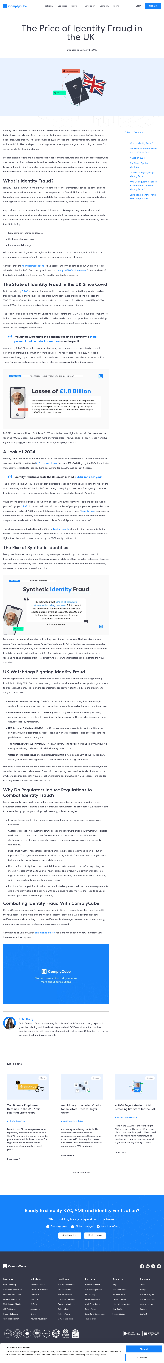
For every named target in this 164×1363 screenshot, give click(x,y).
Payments (34, 1295)
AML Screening (9, 1285)
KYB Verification (65, 1295)
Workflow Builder (92, 1285)
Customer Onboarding (67, 1300)
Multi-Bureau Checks (12, 1304)
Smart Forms (90, 1309)
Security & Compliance (95, 1314)
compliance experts (45, 933)
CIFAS (25, 291)
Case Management (93, 1290)
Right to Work (64, 1314)
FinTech (33, 1304)
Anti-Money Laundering (73, 1121)
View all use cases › (66, 1319)
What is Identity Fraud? (141, 143)
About (142, 1285)
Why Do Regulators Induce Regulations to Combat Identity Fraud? (143, 186)
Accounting (35, 1309)
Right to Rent (63, 1309)
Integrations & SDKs (121, 1304)
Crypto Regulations (17, 1121)
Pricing (143, 1290)
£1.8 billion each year (46, 463)
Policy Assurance (92, 1300)
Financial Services (37, 1285)
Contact (143, 1314)
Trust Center (90, 1319)
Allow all (144, 1349)
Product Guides (119, 1300)
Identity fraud (88, 511)
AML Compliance (92, 1304)
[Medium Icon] (159, 1266)
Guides (96, 1078)
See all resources (81, 1172)
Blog (114, 1285)
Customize (142, 1357)
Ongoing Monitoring (66, 1304)
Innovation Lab (146, 1304)
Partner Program (147, 1295)
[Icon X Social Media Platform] (153, 1266)
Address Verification (11, 1300)
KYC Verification (64, 1290)
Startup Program (147, 1300)
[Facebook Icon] (142, 1266)
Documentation (119, 1290)
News (42, 1078)
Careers (143, 1309)
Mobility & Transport (39, 1290)
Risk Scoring (90, 1295)
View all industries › (38, 1319)
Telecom (34, 1300)
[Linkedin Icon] (148, 1266)
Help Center (117, 1309)
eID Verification (9, 1309)
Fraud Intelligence (10, 1314)
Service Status (118, 1314)
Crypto (33, 1314)
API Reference (118, 1295)
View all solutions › (11, 1319)
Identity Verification (66, 1285)
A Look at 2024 (137, 158)
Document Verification (12, 1290)
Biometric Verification (12, 1295)
